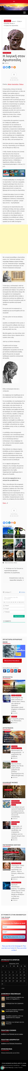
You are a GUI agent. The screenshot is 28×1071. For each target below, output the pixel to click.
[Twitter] (7, 67)
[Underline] (8, 602)
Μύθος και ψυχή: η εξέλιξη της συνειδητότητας (13, 687)
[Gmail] (12, 67)
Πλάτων (21, 84)
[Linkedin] (9, 67)
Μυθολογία (8, 677)
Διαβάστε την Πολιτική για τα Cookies (12, 1034)
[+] (23, 602)
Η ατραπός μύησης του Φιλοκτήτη (17, 720)
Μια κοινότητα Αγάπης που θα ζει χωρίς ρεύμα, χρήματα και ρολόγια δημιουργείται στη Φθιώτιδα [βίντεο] (17, 769)
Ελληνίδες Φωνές (6, 52)
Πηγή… (5, 503)
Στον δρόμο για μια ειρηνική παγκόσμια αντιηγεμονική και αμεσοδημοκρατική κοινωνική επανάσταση (18, 812)
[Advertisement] (14, 238)
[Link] (19, 602)
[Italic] (6, 602)
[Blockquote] (15, 602)
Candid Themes (18, 1067)
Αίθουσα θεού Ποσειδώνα (11, 661)
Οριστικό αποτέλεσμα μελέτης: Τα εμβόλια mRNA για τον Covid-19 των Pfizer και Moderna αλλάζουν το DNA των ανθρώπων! (18, 891)
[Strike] (10, 602)
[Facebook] (4, 67)
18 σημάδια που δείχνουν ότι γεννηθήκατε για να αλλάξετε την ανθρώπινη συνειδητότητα (12, 736)
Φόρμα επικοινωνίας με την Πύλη (10, 1053)
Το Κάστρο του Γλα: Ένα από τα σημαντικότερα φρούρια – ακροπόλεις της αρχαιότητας (13, 570)
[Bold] (4, 602)
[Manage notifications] (3, 1067)
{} (21, 602)
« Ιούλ (2, 988)
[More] (14, 67)
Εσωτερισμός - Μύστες (16, 748)
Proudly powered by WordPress (11, 1065)
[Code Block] (17, 602)
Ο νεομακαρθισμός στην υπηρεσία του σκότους (12, 855)
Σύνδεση (22, 592)
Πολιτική (13, 804)
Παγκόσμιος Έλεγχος (16, 802)
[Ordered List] (12, 602)
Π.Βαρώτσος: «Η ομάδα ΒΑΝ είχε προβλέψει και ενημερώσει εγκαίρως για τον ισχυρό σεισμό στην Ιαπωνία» (18, 832)
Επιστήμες (14, 824)
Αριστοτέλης (15, 84)
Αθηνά (9, 84)
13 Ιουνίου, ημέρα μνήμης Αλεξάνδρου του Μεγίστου (13, 793)
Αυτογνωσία (8, 728)
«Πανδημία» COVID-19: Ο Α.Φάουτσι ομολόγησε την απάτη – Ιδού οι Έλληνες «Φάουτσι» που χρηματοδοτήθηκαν (18, 871)
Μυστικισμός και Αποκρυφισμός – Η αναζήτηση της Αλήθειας (17, 753)
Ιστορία (13, 695)
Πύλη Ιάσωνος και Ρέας (14, 6)
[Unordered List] (13, 602)
